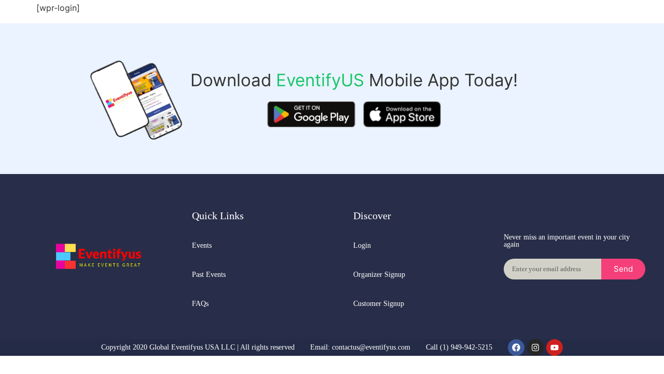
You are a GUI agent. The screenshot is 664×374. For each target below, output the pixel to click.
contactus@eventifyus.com (371, 347)
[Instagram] (535, 347)
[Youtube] (554, 347)
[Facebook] (516, 347)
